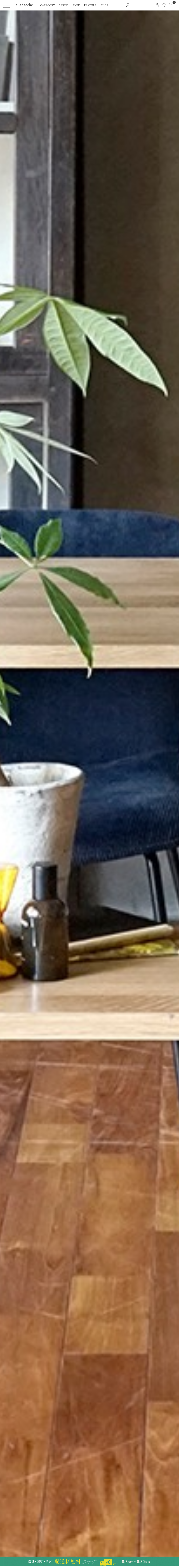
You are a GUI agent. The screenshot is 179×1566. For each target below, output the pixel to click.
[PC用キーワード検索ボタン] (127, 5)
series (64, 5)
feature (90, 5)
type (76, 5)
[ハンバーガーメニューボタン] (6, 5)
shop (104, 5)
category (47, 5)
